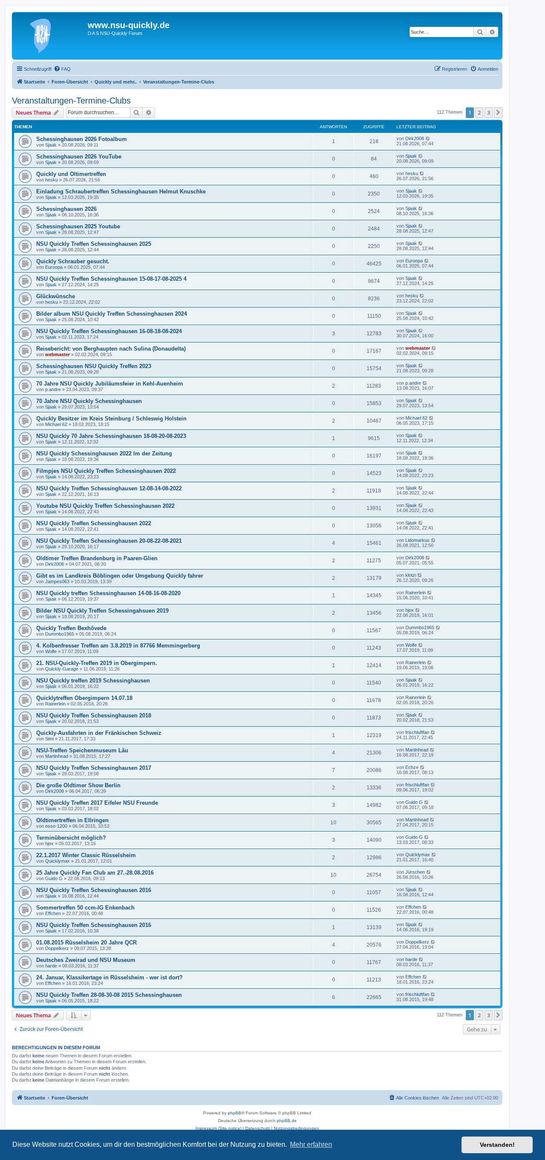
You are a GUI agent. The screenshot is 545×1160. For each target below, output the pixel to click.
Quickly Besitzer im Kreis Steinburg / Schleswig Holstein (111, 418)
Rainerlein (415, 592)
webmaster (57, 354)
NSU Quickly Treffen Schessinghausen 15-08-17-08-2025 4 (111, 279)
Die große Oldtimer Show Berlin (78, 785)
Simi (49, 738)
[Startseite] (51, 36)
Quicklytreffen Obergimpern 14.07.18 (84, 698)
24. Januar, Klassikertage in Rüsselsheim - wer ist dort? (109, 977)
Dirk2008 (414, 138)
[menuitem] (62, 69)
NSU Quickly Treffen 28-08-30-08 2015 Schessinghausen (109, 995)
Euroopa (54, 267)
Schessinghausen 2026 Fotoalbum (81, 139)
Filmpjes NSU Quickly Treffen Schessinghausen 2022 (106, 471)
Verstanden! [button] (497, 1144)
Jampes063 (57, 581)
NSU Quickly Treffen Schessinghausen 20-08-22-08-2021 (109, 541)
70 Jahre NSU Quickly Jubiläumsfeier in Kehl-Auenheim (109, 383)
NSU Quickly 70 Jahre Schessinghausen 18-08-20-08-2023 (111, 436)
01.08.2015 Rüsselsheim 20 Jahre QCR (86, 942)
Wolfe (51, 651)
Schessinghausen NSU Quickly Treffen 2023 (93, 366)
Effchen (53, 913)
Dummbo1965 (59, 633)
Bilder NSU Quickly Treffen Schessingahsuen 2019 (102, 610)
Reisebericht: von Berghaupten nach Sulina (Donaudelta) (111, 348)
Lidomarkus (417, 540)
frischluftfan (417, 732)
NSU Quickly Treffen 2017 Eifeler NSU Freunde (97, 803)
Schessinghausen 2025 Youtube (78, 226)
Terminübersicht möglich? (71, 838)
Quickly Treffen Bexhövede (71, 628)
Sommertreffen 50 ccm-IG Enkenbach (85, 907)
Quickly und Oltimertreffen (71, 174)
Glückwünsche (55, 296)
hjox (409, 610)
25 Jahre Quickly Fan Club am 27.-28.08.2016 (95, 872)
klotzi (410, 575)
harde (51, 965)
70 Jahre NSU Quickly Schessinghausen (89, 401)
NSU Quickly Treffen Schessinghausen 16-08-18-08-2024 (109, 331)
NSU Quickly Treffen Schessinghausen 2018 (93, 715)
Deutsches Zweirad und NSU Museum (85, 960)
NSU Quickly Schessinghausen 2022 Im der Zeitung (104, 453)
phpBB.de (287, 1120)
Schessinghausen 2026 (66, 209)
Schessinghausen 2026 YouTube (78, 156)
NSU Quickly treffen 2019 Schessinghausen (93, 680)
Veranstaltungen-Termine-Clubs (71, 100)
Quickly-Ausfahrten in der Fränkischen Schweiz (98, 733)
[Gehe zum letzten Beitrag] (428, 138)
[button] (498, 112)
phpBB (234, 1113)
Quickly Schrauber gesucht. (72, 261)
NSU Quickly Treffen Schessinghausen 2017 (93, 768)
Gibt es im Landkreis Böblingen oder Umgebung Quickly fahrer (119, 576)
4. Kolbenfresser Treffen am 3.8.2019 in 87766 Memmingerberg (118, 645)
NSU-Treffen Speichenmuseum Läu (82, 750)
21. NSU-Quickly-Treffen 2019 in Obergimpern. (96, 663)
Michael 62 (56, 424)
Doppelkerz (57, 948)
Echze (412, 767)
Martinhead (56, 756)
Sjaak (51, 144)
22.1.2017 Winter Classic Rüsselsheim (86, 855)
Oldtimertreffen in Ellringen (72, 820)
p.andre (53, 389)
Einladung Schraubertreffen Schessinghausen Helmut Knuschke (121, 191)
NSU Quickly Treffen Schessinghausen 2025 (93, 244)
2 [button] (479, 112)
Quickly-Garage (61, 668)
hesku (51, 179)
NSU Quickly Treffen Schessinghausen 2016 (93, 890)
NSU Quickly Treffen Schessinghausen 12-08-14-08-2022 (109, 488)
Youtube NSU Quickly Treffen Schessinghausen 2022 (105, 506)
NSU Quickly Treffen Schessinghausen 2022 (93, 523)
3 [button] (488, 112)
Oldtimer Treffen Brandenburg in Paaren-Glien (97, 558)
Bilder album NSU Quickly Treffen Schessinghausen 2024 (111, 314)
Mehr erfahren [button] (311, 1144)
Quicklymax (57, 861)
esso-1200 (56, 826)
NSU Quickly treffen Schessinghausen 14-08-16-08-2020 (108, 593)
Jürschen (415, 872)
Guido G (414, 802)
